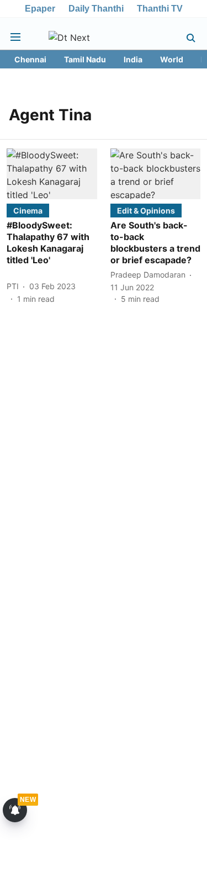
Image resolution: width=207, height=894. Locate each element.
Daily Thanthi (96, 8)
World (171, 59)
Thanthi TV (160, 8)
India (133, 59)
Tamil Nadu (85, 59)
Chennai (30, 59)
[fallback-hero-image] (52, 173)
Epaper (40, 8)
